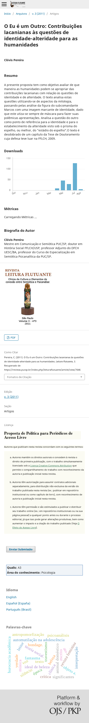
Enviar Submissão (20, 549)
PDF (13, 337)
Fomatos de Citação (19, 377)
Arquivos (21, 13)
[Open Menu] (4, 4)
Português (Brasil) (18, 609)
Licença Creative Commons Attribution (51, 465)
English (11, 597)
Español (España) (18, 603)
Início (7, 13)
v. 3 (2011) (38, 13)
